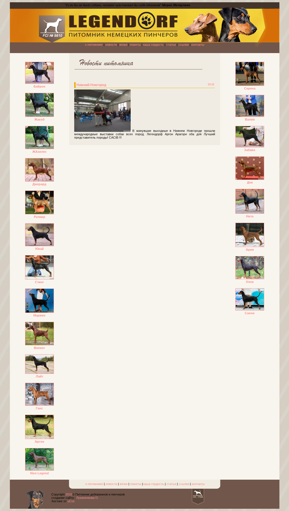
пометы (135, 44)
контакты (197, 44)
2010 (68, 494)
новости (111, 44)
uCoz (71, 501)
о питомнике (94, 44)
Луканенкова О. (87, 497)
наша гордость (153, 44)
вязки (123, 44)
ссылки (183, 44)
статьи (171, 44)
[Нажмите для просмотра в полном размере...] (102, 130)
